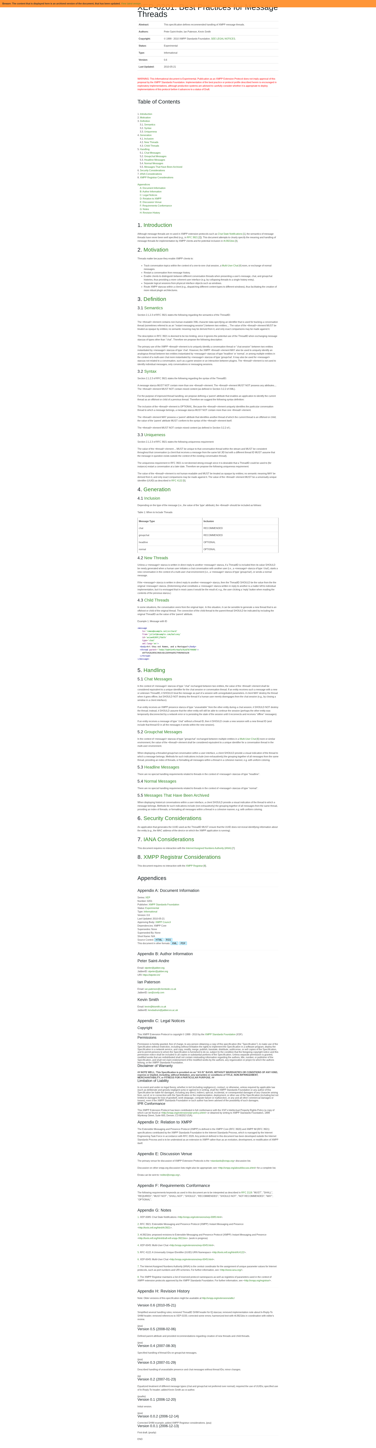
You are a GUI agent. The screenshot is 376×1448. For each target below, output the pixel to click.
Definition (145, 121)
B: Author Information (151, 191)
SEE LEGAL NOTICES (223, 38)
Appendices (143, 184)
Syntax (147, 128)
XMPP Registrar (194, 866)
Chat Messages (152, 153)
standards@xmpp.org (222, 1161)
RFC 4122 (176, 480)
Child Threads (151, 146)
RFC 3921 (192, 237)
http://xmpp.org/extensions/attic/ (218, 1298)
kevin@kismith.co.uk (155, 1006)
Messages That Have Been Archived (163, 167)
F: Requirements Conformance (156, 205)
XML (174, 943)
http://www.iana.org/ (231, 1270)
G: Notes (144, 209)
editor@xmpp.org (170, 1175)
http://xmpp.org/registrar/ (257, 1280)
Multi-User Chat (230, 265)
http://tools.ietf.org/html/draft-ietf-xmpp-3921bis (163, 1238)
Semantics (149, 124)
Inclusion (149, 138)
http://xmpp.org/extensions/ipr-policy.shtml (183, 1113)
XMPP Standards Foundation (164, 904)
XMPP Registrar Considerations (156, 177)
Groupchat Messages (155, 156)
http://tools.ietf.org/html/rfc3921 (154, 1227)
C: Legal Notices (148, 195)
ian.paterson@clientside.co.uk (160, 989)
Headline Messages (154, 160)
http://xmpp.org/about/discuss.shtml (237, 1168)
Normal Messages (153, 163)
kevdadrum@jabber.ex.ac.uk (163, 1010)
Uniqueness (150, 131)
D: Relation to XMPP (150, 198)
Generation (146, 135)
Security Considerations (152, 170)
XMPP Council (163, 922)
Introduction (146, 114)
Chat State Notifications (230, 234)
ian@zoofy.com (156, 992)
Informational (150, 911)
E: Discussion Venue (151, 202)
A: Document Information (153, 188)
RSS (168, 940)
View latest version (131, 3)
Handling (145, 149)
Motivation (145, 117)
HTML (159, 940)
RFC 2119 (246, 1192)
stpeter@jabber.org (154, 968)
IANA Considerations (151, 174)
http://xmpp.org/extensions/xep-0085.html (199, 1217)
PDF (183, 943)
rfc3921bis (228, 241)
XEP (147, 897)
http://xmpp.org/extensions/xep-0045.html (191, 1245)
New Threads (151, 142)
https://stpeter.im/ (151, 975)
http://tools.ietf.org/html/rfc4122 (228, 1252)
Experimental (152, 908)
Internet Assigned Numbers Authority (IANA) (208, 848)
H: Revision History (150, 212)
